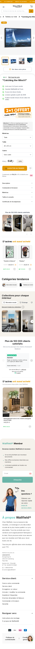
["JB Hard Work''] (25, 252)
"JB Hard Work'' (24, 261)
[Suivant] (31, 234)
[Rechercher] (31, 11)
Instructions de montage (10, 618)
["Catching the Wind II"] (17, 37)
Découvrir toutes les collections (11, 307)
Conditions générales (26, 638)
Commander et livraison (10, 601)
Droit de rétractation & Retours (13, 598)
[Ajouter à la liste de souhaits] (30, 168)
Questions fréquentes (9, 595)
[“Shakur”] (10, 252)
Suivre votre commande (10, 583)
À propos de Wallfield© (10, 621)
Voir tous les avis (14, 77)
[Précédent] (1, 38)
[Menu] (3, 6)
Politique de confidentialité (10, 638)
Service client (7, 586)
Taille (7, 142)
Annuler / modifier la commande (13, 592)
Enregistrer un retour (9, 589)
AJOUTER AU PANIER (15, 168)
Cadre (7, 150)
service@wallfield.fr (10, 569)
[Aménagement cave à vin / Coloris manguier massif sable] (17, 402)
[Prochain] (33, 38)
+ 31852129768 (8, 567)
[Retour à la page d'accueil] (17, 6)
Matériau (5, 133)
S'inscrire (17, 480)
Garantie (5, 604)
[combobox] (15, 11)
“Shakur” (6, 261)
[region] (17, 42)
